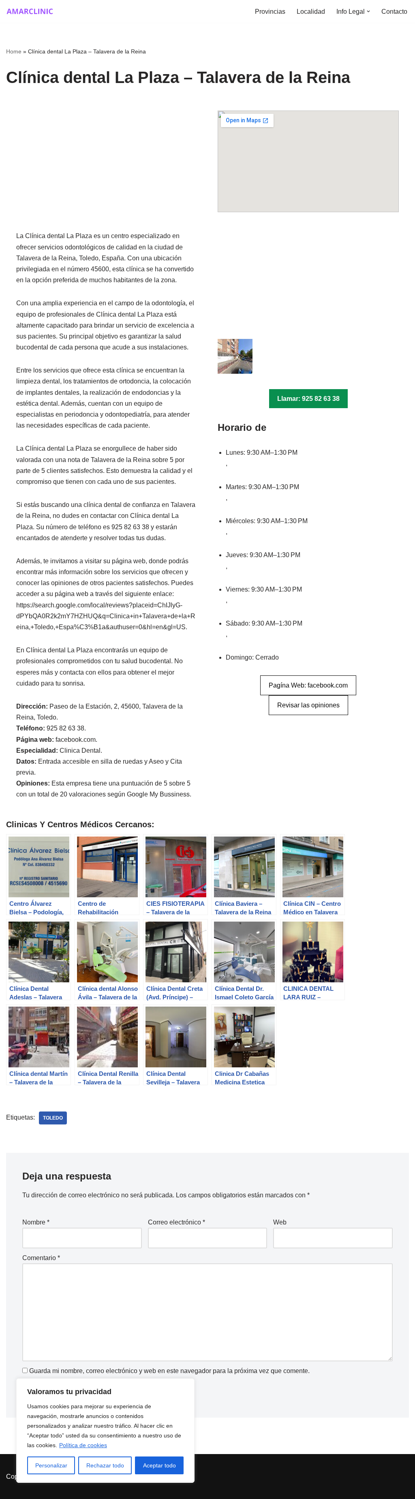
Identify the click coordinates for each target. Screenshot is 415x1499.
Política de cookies (83, 1445)
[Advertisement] (106, 170)
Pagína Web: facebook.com (308, 685)
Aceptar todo (159, 1465)
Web (280, 1222)
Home (13, 51)
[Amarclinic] (30, 11)
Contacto (394, 11)
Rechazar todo (105, 1465)
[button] (368, 11)
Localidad (311, 11)
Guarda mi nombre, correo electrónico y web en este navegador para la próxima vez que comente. (169, 1370)
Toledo (53, 1118)
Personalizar (51, 1465)
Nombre (35, 1222)
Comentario (41, 1257)
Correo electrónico (176, 1222)
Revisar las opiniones (308, 705)
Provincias (270, 11)
